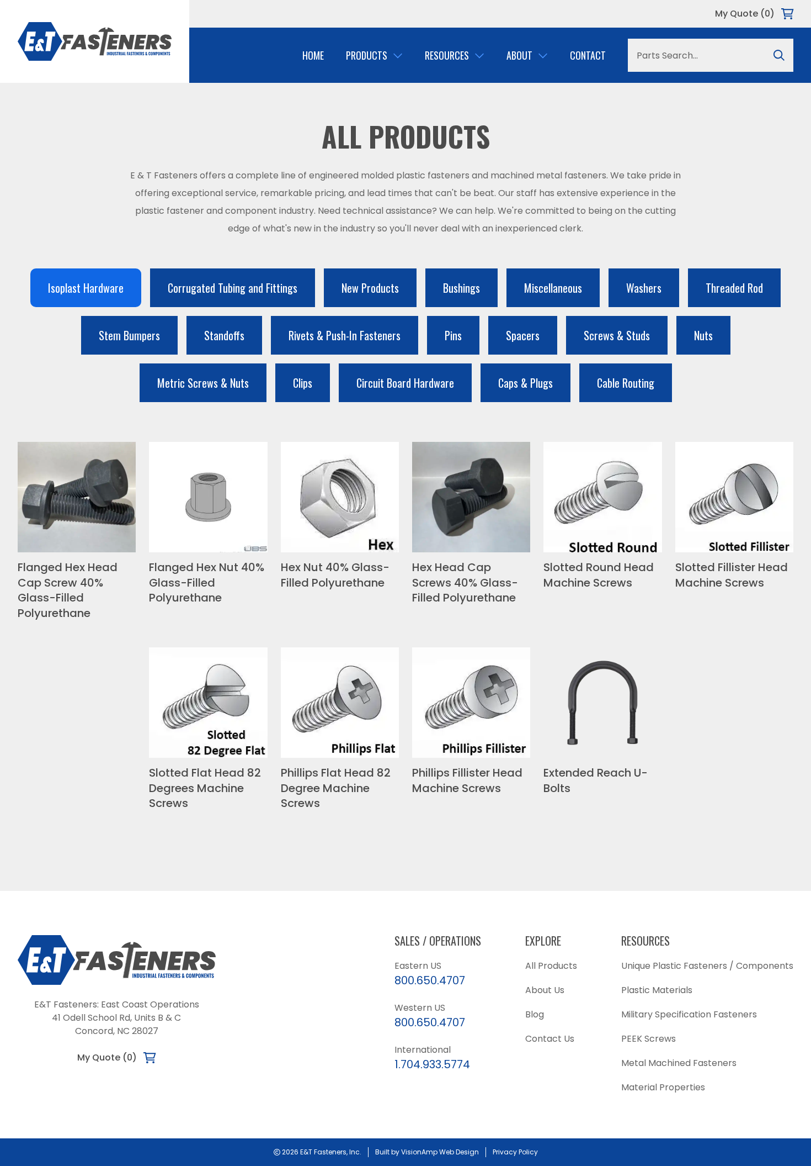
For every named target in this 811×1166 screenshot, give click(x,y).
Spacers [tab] (523, 335)
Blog (534, 1014)
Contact (588, 55)
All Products (551, 965)
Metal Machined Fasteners (679, 1063)
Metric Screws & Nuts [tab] (203, 382)
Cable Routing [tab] (625, 382)
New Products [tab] (370, 287)
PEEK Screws (648, 1038)
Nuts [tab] (703, 335)
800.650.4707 (429, 980)
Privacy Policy (515, 1152)
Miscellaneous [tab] (553, 287)
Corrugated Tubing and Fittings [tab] (232, 287)
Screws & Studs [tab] (617, 335)
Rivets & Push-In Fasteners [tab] (345, 335)
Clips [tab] (302, 382)
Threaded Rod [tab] (734, 287)
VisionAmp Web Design (440, 1152)
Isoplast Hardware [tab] (86, 287)
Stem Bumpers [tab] (129, 335)
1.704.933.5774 (432, 1064)
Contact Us (549, 1038)
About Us (544, 990)
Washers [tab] (643, 287)
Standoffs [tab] (224, 335)
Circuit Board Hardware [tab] (405, 382)
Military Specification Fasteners (689, 1014)
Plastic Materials (656, 990)
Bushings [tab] (461, 287)
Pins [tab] (453, 335)
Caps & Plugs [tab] (525, 382)
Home (313, 55)
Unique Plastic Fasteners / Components (707, 965)
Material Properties (663, 1087)
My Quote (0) (745, 13)
